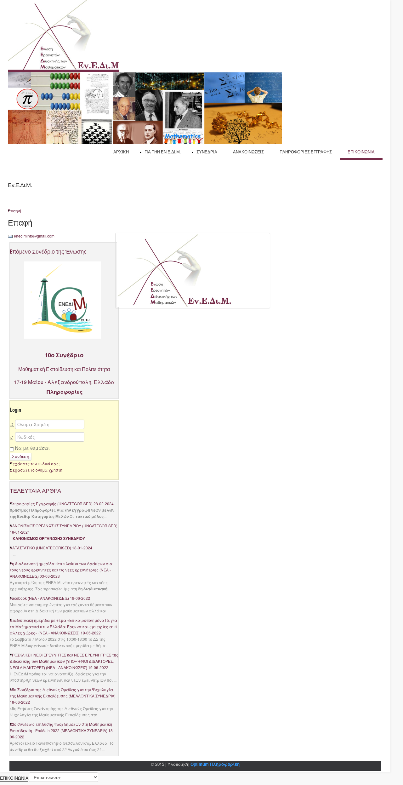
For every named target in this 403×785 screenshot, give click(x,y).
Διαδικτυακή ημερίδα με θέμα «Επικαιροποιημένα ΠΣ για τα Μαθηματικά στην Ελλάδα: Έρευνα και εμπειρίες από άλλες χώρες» (63, 626)
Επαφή (14, 210)
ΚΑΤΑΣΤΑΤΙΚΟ (22, 547)
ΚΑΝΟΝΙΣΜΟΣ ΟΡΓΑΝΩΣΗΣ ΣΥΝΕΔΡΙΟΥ (45, 525)
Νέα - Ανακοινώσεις (48, 598)
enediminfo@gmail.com (34, 235)
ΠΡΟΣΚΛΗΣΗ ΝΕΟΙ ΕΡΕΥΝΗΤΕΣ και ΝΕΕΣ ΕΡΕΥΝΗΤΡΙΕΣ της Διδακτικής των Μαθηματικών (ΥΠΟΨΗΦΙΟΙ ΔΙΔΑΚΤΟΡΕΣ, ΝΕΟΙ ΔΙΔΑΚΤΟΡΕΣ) (64, 661)
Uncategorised (75, 503)
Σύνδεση (20, 456)
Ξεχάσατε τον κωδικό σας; (35, 463)
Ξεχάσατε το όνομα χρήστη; (36, 470)
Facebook (18, 598)
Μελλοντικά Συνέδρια (92, 695)
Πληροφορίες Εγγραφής (33, 503)
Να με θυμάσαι (32, 448)
